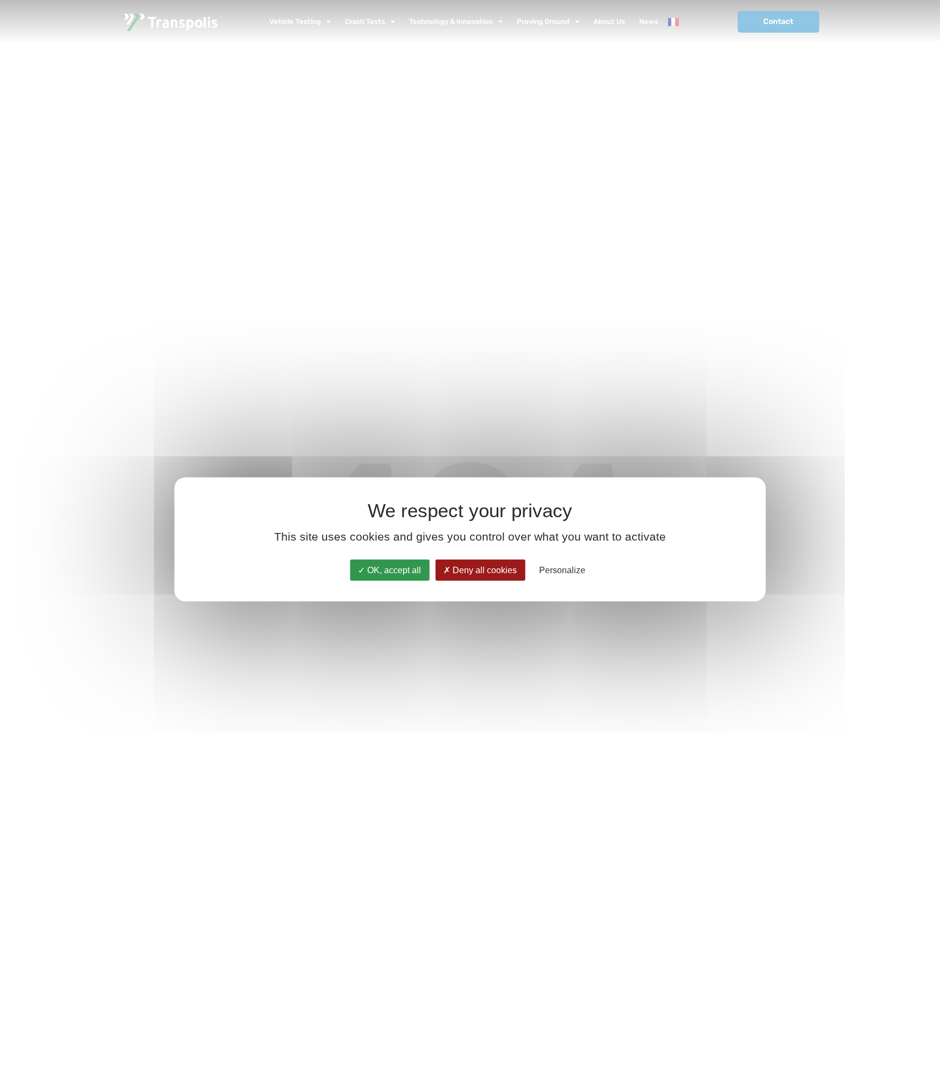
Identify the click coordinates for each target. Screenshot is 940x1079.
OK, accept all (393, 570)
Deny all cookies (483, 570)
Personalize (562, 570)
